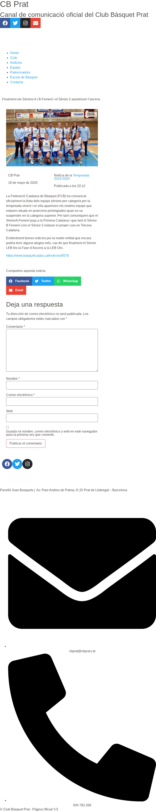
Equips (15, 67)
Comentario (15, 326)
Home (14, 53)
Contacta (16, 82)
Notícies (16, 62)
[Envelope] (35, 23)
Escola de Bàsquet (23, 77)
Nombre (13, 378)
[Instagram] (25, 23)
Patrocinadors (20, 72)
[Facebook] (5, 23)
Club (13, 57)
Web (9, 411)
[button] (19, 281)
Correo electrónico (20, 395)
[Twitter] (15, 23)
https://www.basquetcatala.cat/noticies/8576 (37, 255)
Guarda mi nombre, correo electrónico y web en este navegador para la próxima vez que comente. (51, 433)
